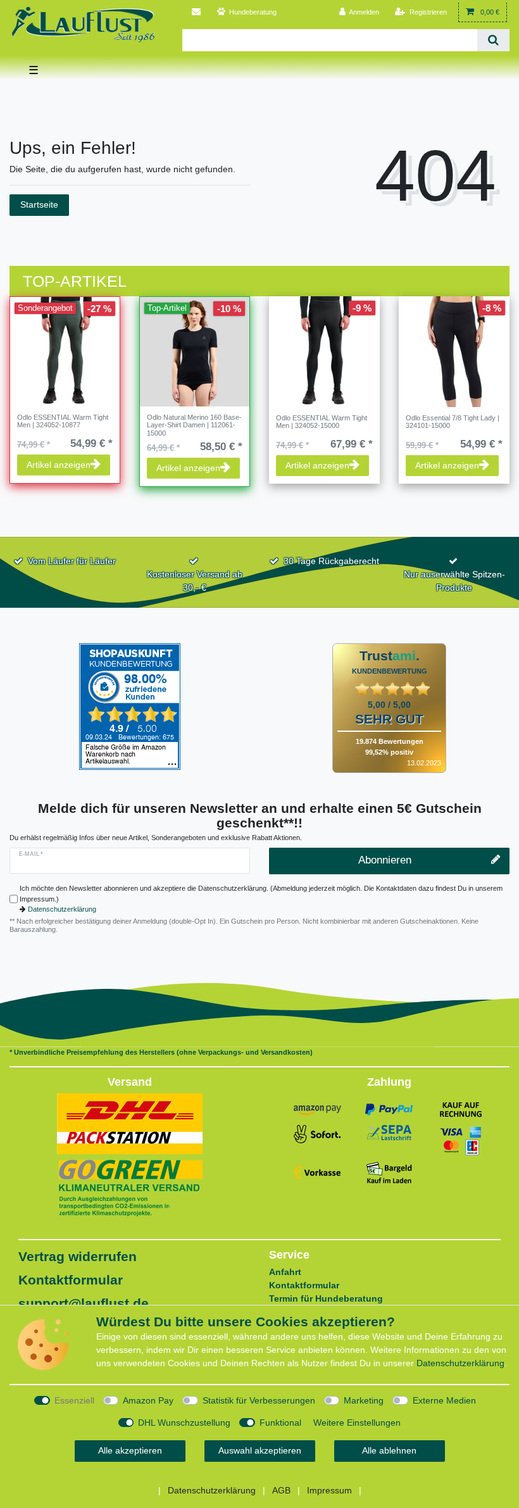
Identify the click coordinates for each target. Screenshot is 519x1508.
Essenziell (74, 1400)
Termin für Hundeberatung (326, 1298)
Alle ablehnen (389, 1450)
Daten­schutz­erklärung (460, 1363)
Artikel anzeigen (59, 465)
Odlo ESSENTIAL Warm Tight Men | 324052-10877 (62, 421)
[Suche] (493, 40)
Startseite (39, 204)
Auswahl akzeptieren (259, 1450)
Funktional (280, 1422)
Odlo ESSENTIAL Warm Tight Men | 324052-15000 (321, 421)
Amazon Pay (148, 1400)
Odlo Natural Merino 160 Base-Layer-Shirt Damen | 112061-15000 (194, 425)
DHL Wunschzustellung (184, 1422)
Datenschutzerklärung (62, 909)
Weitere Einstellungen (357, 1422)
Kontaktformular (70, 1279)
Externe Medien (444, 1400)
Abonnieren (384, 860)
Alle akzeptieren (130, 1450)
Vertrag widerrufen (77, 1256)
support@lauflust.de (83, 1303)
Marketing (364, 1400)
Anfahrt (285, 1272)
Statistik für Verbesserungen (259, 1400)
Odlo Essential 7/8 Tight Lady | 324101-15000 (452, 421)
